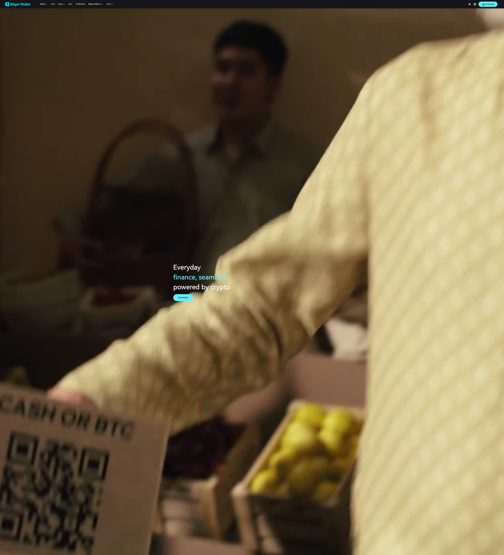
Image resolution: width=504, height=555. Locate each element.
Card (53, 4)
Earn (70, 4)
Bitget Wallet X (94, 4)
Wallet (42, 4)
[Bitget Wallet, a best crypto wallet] (21, 4)
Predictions (80, 4)
